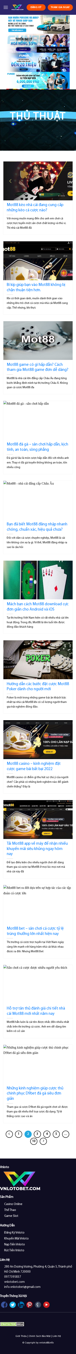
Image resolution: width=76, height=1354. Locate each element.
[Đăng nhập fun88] (38, 80)
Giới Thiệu (21, 1336)
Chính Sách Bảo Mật (40, 1336)
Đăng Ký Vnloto (14, 1232)
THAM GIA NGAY (60, 7)
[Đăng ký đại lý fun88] (38, 24)
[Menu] (5, 7)
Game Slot (11, 1216)
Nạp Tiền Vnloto (14, 1244)
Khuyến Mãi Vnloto (16, 1238)
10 (33, 1141)
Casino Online (13, 1204)
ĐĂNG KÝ (36, 7)
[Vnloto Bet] (17, 7)
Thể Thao (10, 1210)
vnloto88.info (46, 1343)
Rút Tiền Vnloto (14, 1250)
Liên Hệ (57, 1336)
